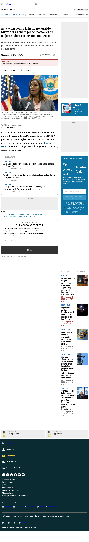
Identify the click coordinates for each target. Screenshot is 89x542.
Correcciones (64, 516)
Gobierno (41, 14)
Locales (31, 14)
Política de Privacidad (77, 203)
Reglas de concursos (10, 490)
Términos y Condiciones (72, 204)
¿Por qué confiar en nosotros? (15, 496)
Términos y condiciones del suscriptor (46, 516)
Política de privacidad (9, 516)
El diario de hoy (8, 488)
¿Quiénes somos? (9, 479)
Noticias (4, 15)
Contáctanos (7, 482)
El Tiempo (64, 14)
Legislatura (53, 14)
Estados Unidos (17, 15)
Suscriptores (83, 14)
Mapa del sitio (7, 493)
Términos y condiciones (25, 516)
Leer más (14, 241)
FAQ (4, 485)
